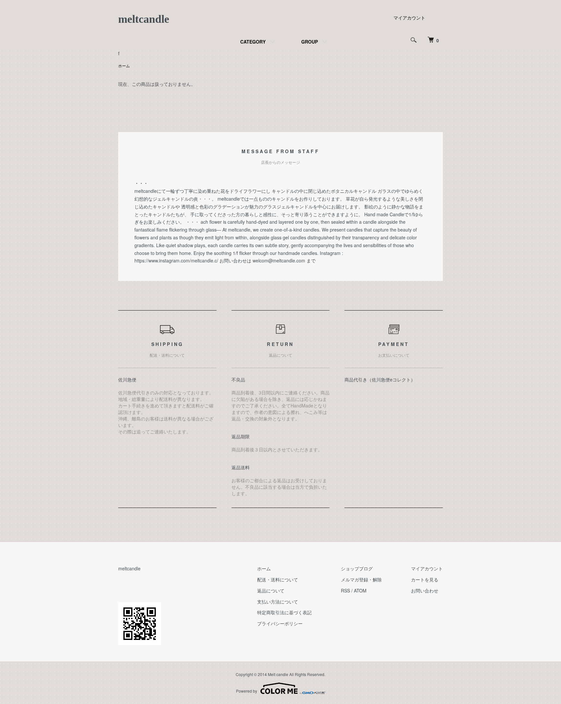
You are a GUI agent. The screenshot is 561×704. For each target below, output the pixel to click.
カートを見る (424, 579)
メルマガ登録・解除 (361, 579)
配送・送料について (277, 579)
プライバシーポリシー (280, 623)
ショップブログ (357, 568)
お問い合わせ (424, 590)
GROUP (309, 41)
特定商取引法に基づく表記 (284, 612)
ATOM (360, 590)
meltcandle (143, 19)
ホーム (124, 65)
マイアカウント (409, 17)
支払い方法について (277, 601)
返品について (270, 590)
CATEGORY (253, 41)
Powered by (246, 691)
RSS (345, 590)
